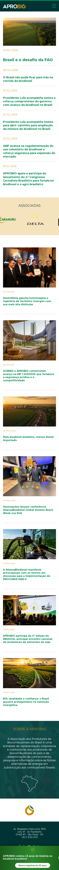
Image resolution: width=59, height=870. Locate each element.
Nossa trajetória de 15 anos (32, 865)
